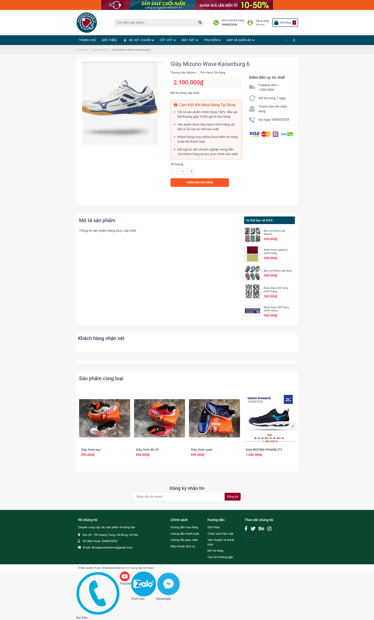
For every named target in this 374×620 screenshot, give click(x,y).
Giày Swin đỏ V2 (147, 449)
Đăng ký (260, 24)
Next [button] (292, 426)
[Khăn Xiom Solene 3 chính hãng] (252, 254)
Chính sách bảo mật (220, 533)
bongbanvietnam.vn (117, 567)
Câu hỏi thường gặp (220, 557)
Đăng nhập (262, 21)
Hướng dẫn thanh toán (184, 533)
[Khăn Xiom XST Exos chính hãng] (252, 311)
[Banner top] (187, 5)
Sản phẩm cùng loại (101, 378)
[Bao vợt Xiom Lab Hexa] (252, 273)
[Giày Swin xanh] (214, 418)
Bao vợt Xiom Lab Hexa (278, 270)
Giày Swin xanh (201, 449)
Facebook (250, 538)
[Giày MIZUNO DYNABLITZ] (269, 418)
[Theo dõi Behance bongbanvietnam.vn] (261, 529)
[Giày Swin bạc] (104, 418)
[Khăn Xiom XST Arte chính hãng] (252, 292)
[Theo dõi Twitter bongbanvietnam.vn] (253, 529)
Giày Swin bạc (91, 449)
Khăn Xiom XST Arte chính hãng (276, 289)
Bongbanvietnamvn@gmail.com (112, 547)
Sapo (150, 567)
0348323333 (229, 24)
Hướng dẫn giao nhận (184, 540)
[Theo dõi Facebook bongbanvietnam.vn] (246, 529)
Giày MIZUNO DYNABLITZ (264, 449)
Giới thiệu (213, 527)
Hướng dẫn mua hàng (184, 527)
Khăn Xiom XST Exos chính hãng (276, 309)
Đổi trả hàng (215, 550)
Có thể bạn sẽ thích (259, 220)
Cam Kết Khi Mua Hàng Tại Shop (207, 105)
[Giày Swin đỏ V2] (159, 418)
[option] (104, 426)
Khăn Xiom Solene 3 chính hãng (276, 251)
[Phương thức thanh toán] (271, 134)
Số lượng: (177, 164)
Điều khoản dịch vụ (182, 546)
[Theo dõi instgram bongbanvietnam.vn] (269, 529)
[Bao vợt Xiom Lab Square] (252, 234)
